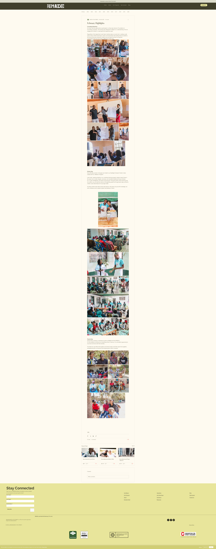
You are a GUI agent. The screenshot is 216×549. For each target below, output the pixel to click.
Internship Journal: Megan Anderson (124, 459)
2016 (120, 11)
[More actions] (128, 19)
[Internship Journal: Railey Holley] (108, 452)
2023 (92, 11)
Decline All (205, 547)
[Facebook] (171, 520)
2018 (112, 11)
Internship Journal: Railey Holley (107, 459)
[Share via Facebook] (87, 436)
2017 (116, 11)
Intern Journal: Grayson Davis (89, 459)
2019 (108, 11)
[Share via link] (96, 436)
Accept (211, 547)
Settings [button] (200, 547)
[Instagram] (168, 520)
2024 (88, 11)
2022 (96, 11)
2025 (128, 11)
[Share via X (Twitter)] (90, 436)
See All (133, 445)
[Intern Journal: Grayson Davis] (90, 452)
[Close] (214, 547)
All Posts (83, 11)
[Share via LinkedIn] (93, 436)
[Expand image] (103, 48)
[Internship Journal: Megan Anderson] (126, 452)
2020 (104, 11)
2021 (100, 11)
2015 (124, 11)
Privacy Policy (191, 525)
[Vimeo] (174, 520)
